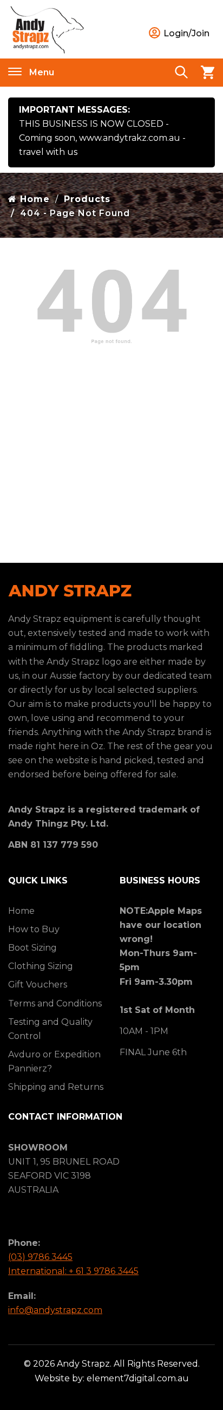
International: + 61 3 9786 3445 (73, 1271)
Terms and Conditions (55, 1003)
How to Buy (34, 929)
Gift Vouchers (37, 984)
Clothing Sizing (40, 966)
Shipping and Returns (55, 1087)
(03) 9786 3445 (40, 1257)
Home (33, 199)
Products (87, 199)
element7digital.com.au (138, 1378)
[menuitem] (55, 911)
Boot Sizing (32, 948)
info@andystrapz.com (55, 1310)
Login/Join (185, 33)
